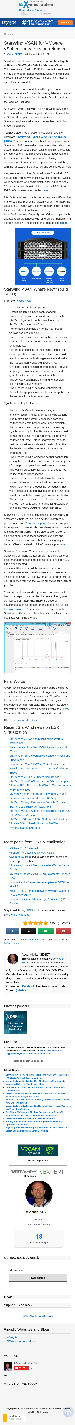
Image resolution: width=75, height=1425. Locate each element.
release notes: (23, 300)
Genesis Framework (50, 1408)
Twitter (9, 914)
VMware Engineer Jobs (21, 1341)
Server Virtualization (35, 939)
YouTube (24, 914)
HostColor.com (40, 1412)
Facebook (28, 986)
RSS (30, 910)
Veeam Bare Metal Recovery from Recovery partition (30, 1118)
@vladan (20, 990)
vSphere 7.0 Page (20, 856)
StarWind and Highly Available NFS (30, 806)
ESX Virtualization (37, 9)
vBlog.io (12, 1337)
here (45, 190)
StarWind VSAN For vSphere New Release (35, 776)
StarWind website (27, 720)
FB (15, 914)
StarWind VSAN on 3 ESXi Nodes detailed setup (38, 819)
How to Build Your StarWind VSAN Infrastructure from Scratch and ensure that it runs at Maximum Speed (38, 768)
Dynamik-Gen (31, 1408)
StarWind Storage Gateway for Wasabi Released (38, 802)
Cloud (21, 939)
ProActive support (35, 523)
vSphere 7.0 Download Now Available (31, 852)
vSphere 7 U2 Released (23, 848)
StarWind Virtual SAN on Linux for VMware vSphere (40, 781)
